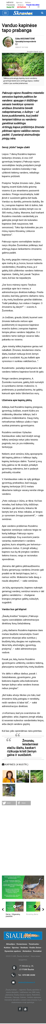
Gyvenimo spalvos (13, 951)
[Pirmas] (23, 13)
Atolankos (26, 951)
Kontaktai (37, 951)
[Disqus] (23, 840)
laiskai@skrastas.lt (26, 982)
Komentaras (22, 944)
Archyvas (21, 5)
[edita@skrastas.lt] (16, 44)
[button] (9, 803)
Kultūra (7, 948)
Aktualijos (10, 944)
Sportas (15, 948)
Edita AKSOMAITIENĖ (25, 38)
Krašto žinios (35, 948)
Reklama (28, 2)
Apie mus (19, 2)
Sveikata (24, 948)
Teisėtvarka (34, 944)
